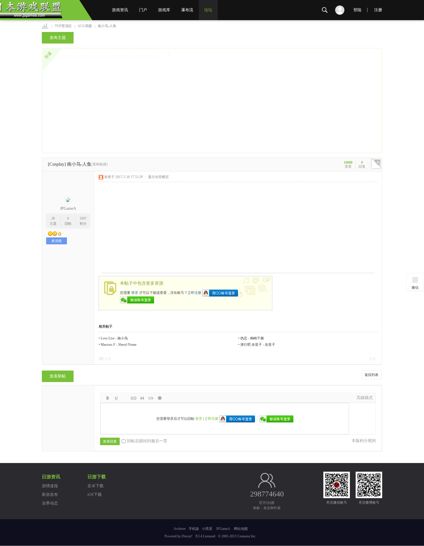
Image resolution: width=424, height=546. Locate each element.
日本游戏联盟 (45, 26)
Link (133, 398)
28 (53, 218)
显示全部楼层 (158, 177)
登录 (134, 292)
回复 (107, 359)
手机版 (194, 529)
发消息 (56, 241)
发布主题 (58, 37)
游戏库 (164, 10)
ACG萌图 (85, 26)
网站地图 (241, 529)
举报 (372, 359)
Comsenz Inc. (246, 536)
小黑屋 (207, 529)
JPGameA (68, 208)
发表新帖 (58, 376)
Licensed (209, 536)
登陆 (357, 10)
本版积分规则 (364, 441)
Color (116, 398)
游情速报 (50, 486)
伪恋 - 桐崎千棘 (252, 338)
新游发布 (50, 494)
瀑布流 (187, 10)
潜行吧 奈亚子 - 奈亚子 (257, 345)
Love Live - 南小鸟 (114, 338)
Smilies (159, 398)
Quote (142, 398)
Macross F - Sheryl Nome (118, 345)
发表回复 (110, 441)
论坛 (208, 10)
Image (125, 398)
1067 (83, 218)
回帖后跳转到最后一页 (147, 441)
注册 (378, 10)
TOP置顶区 (63, 26)
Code (151, 398)
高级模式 (365, 398)
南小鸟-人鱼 (107, 26)
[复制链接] (99, 164)
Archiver (180, 529)
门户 (143, 10)
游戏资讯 (120, 10)
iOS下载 (94, 494)
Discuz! (187, 536)
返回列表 (371, 375)
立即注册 (194, 292)
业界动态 (50, 503)
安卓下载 (95, 486)
